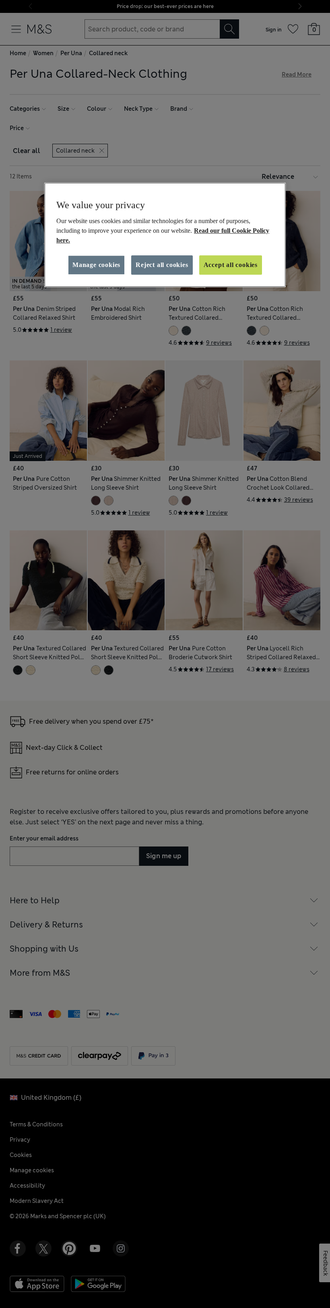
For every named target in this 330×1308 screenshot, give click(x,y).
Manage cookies (96, 264)
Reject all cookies (162, 264)
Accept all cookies (231, 264)
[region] (165, 234)
